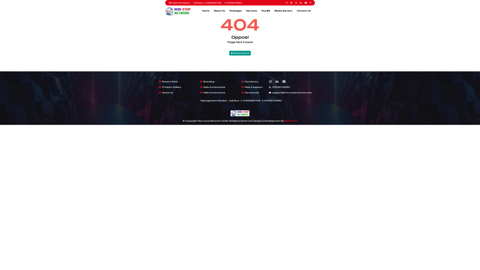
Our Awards (251, 92)
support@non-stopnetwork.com (292, 92)
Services (251, 11)
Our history (251, 81)
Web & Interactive (214, 87)
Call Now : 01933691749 (207, 3)
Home (205, 11)
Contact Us (304, 11)
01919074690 (234, 3)
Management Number (214, 100)
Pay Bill (266, 11)
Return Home (241, 53)
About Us (219, 11)
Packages (236, 11)
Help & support (253, 87)
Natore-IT (291, 121)
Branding (208, 81)
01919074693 (281, 87)
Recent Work (170, 81)
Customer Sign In (180, 3)
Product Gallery (171, 87)
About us (167, 92)
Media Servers (283, 11)
